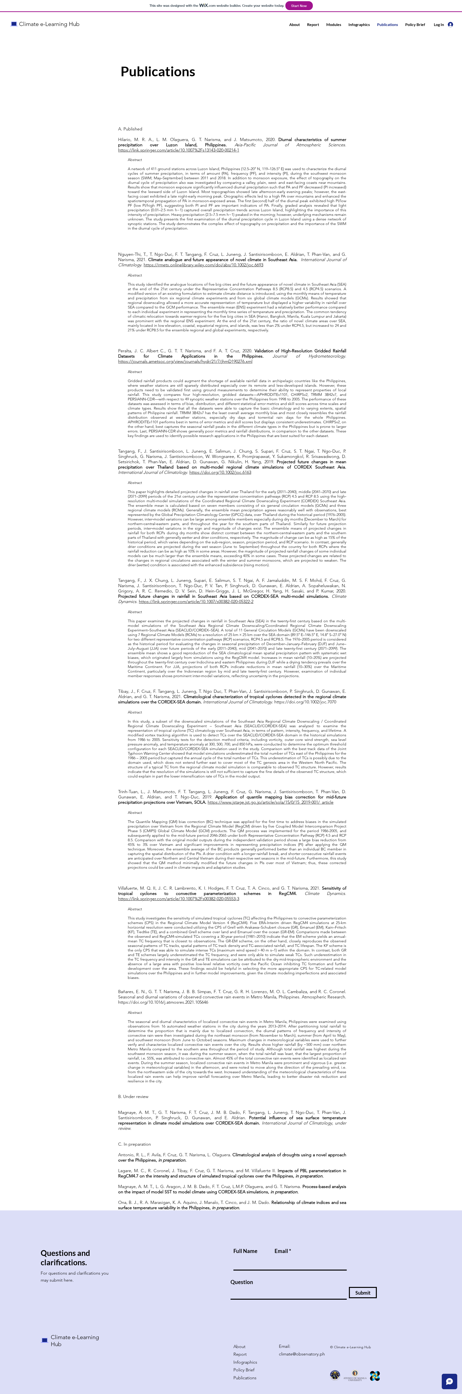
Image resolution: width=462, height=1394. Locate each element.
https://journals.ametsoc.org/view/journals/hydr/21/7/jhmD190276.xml (185, 361)
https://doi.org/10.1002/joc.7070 (305, 702)
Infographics (245, 1362)
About (239, 1346)
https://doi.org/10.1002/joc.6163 (220, 472)
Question (242, 1282)
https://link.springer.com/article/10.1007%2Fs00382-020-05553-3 (178, 898)
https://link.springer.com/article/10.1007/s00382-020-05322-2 (196, 601)
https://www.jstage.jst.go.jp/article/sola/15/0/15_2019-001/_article (271, 802)
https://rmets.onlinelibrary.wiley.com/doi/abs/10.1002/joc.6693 (203, 265)
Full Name (245, 1251)
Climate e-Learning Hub (49, 23)
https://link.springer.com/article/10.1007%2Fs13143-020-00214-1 (178, 150)
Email (281, 1251)
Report (240, 1354)
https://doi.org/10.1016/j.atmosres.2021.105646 (163, 1002)
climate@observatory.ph (302, 1354)
